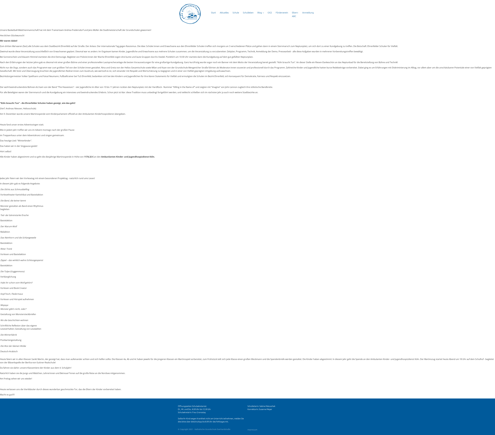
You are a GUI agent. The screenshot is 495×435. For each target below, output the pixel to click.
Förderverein (282, 12)
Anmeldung (308, 12)
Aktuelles (224, 12)
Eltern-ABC (295, 14)
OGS (270, 12)
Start (213, 12)
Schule (236, 12)
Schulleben (248, 12)
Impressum (252, 429)
